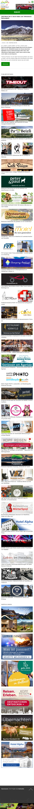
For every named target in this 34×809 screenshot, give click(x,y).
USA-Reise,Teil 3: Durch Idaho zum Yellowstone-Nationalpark (16, 17)
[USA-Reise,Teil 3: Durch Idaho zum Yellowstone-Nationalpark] (17, 30)
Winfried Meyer (13, 42)
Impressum (4, 788)
